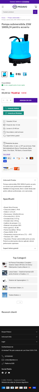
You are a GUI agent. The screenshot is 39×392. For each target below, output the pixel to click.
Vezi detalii (6, 154)
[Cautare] (35, 12)
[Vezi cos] (36, 7)
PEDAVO (9, 380)
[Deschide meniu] (3, 7)
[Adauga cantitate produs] (10, 100)
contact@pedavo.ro (11, 360)
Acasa (3, 17)
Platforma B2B (9, 363)
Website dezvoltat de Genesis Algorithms (15, 382)
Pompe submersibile (14, 17)
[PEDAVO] (19, 6)
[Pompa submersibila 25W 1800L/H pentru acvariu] (19, 50)
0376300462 (9, 356)
